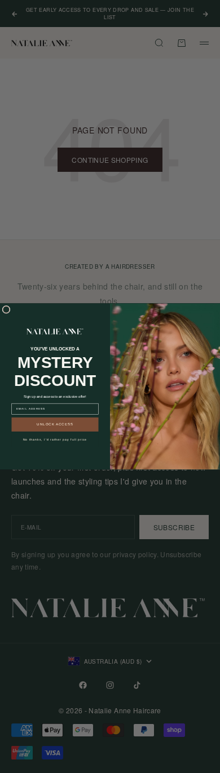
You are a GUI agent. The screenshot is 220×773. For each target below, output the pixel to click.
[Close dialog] (6, 309)
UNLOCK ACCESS (55, 425)
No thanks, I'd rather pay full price (55, 440)
